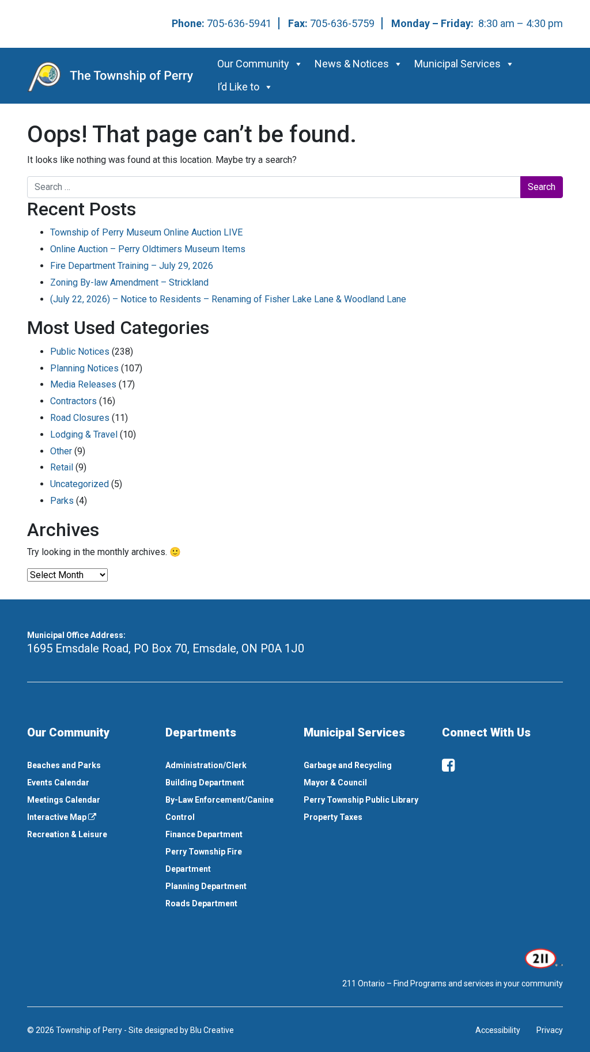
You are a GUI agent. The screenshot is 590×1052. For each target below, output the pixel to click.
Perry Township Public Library (361, 799)
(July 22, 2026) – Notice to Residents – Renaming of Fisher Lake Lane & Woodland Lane (228, 299)
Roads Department (201, 903)
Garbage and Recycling (348, 765)
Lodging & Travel (84, 434)
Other (61, 451)
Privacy (549, 1030)
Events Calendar (58, 782)
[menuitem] (87, 765)
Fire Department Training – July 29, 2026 (131, 265)
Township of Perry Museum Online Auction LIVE (146, 232)
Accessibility (497, 1030)
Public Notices (79, 351)
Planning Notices (84, 368)
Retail (61, 467)
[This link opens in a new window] (542, 957)
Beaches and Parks (64, 765)
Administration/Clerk (206, 765)
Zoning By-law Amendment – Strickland (129, 282)
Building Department (204, 782)
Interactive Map (57, 817)
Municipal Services (457, 64)
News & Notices (352, 64)
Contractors (73, 401)
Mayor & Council (335, 782)
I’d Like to (238, 87)
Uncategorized (79, 483)
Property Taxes (333, 817)
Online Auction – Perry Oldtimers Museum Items (147, 249)
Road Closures (79, 417)
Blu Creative (212, 1030)
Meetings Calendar (63, 799)
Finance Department (204, 834)
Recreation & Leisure (67, 834)
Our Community (253, 64)
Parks (62, 500)
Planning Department (206, 886)
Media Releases (83, 384)
